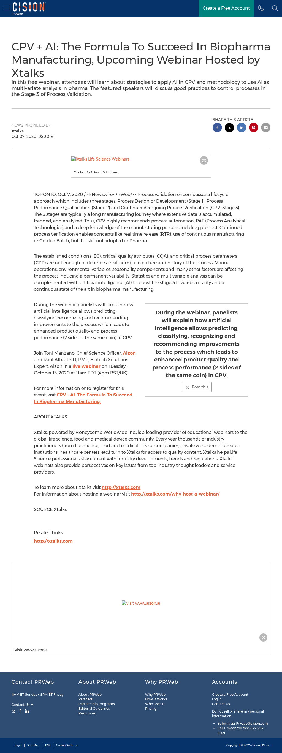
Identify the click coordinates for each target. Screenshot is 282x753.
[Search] (275, 8)
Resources (87, 713)
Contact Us (21, 705)
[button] (141, 159)
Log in (217, 699)
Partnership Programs (96, 704)
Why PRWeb (155, 694)
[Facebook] (20, 711)
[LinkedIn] (27, 711)
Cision (255, 745)
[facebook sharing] (217, 128)
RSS (47, 745)
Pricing (151, 708)
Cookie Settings (67, 745)
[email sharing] (265, 128)
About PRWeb (90, 694)
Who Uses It (155, 704)
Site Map (33, 745)
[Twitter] (14, 711)
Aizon (129, 353)
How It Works (156, 699)
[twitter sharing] (229, 128)
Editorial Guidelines (94, 708)
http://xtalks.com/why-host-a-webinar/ (175, 494)
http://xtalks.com (121, 487)
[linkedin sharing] (241, 128)
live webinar (86, 366)
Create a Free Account (226, 8)
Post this (200, 387)
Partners (85, 699)
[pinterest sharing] (253, 128)
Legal (17, 745)
